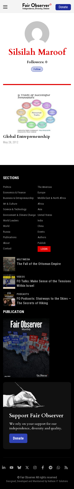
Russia (6, 231)
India (40, 220)
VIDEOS (21, 276)
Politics (7, 186)
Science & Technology (14, 209)
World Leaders (10, 220)
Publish (42, 242)
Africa (41, 203)
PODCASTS (23, 294)
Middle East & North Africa (52, 198)
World (6, 226)
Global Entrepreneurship (26, 136)
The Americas (45, 186)
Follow (37, 69)
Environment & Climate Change (19, 214)
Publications (9, 237)
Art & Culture (10, 203)
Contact (7, 248)
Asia (40, 209)
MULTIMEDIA (23, 259)
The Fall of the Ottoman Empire (39, 264)
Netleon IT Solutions (58, 481)
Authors (42, 237)
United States (45, 214)
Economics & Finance (14, 192)
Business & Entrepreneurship (18, 198)
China (41, 226)
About (6, 242)
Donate (18, 438)
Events (41, 231)
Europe (41, 192)
